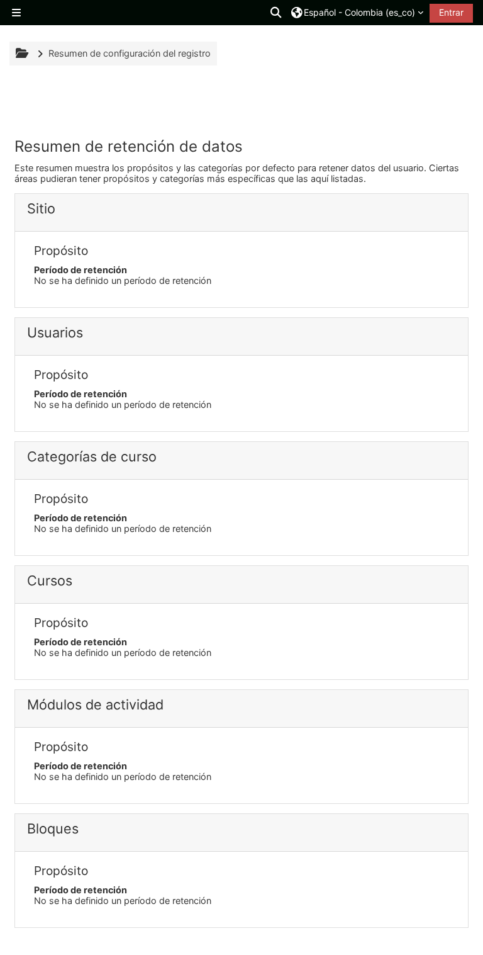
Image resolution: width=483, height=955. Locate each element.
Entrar (451, 12)
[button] (276, 12)
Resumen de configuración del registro (129, 53)
